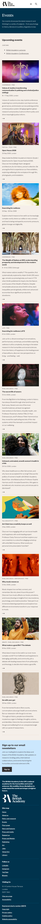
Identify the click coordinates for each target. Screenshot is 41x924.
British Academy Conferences (17, 53)
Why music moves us (10, 581)
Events (4, 822)
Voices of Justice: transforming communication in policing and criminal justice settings (20, 90)
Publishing (5, 842)
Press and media (8, 832)
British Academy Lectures (16, 50)
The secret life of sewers (11, 391)
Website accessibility (9, 919)
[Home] (8, 4)
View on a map (7, 896)
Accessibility (6, 899)
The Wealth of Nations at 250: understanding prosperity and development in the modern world (19, 262)
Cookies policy (7, 916)
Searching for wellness (11, 208)
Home (4, 812)
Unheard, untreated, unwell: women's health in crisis (20, 462)
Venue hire (5, 852)
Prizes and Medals (8, 838)
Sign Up (7, 769)
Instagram (5, 869)
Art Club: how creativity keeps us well (17, 524)
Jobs (4, 848)
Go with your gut (8, 700)
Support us (6, 835)
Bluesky (5, 875)
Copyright (5, 909)
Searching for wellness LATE (13, 331)
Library (4, 855)
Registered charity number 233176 (14, 906)
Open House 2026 (9, 150)
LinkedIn (5, 865)
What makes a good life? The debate (16, 645)
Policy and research (9, 818)
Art (3, 845)
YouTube (5, 872)
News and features (8, 828)
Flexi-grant (6, 825)
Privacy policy (7, 912)
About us (5, 815)
